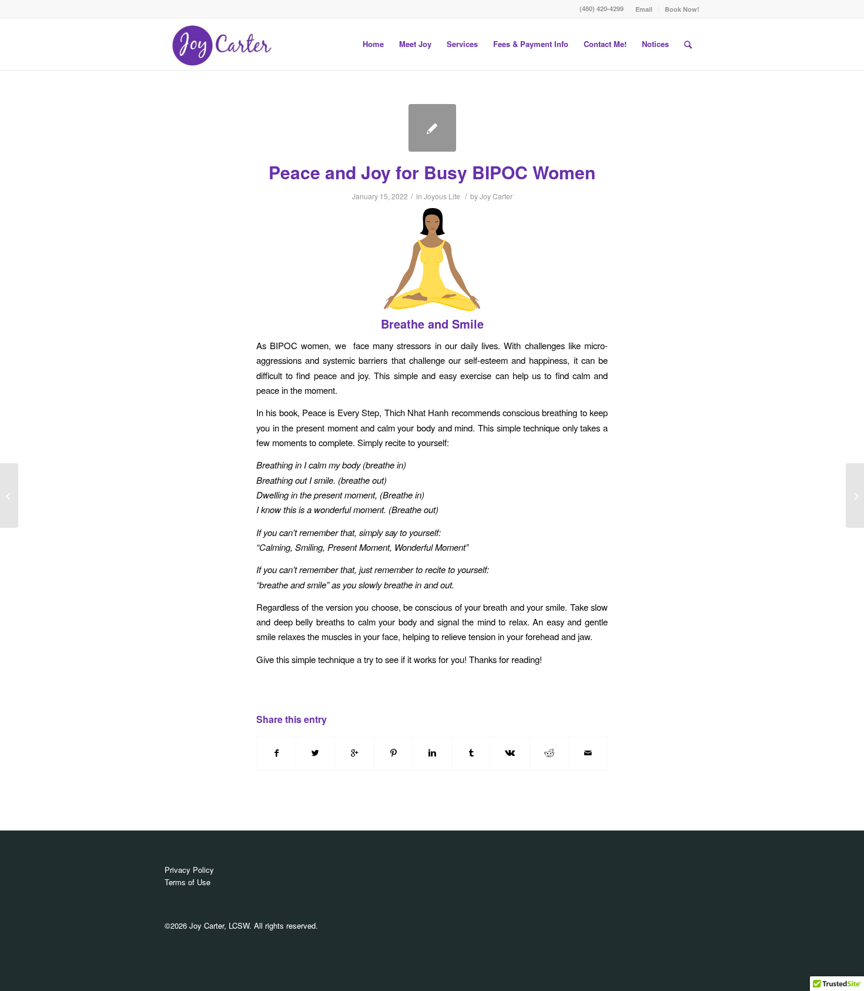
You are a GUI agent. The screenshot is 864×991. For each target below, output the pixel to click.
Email (643, 9)
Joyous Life (442, 196)
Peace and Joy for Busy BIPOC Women (432, 172)
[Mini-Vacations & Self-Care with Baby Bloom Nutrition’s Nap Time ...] (9, 495)
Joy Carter (496, 196)
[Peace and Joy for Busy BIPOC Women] (432, 128)
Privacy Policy (189, 869)
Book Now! (682, 9)
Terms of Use (187, 882)
